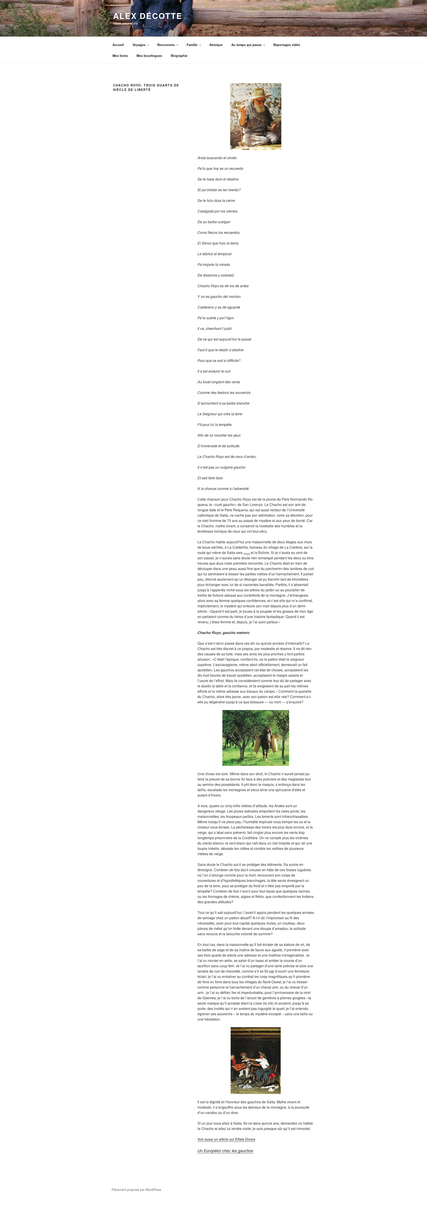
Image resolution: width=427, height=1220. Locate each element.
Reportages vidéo (286, 44)
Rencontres (166, 44)
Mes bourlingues (149, 55)
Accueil (118, 44)
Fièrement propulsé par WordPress (136, 1189)
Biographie (179, 55)
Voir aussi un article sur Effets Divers (226, 1139)
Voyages (139, 44)
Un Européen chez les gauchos (225, 1150)
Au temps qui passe (246, 44)
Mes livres (120, 55)
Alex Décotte (147, 15)
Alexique (216, 44)
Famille (192, 44)
